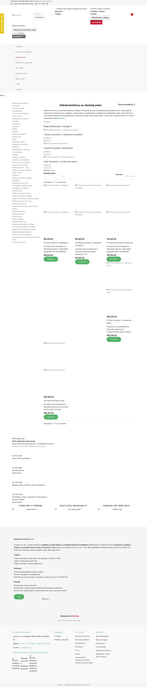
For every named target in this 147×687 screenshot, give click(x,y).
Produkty (19, 47)
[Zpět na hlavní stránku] (12, 100)
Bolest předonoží (19, 222)
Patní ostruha (17, 219)
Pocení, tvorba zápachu (21, 235)
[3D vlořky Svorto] (73, 507)
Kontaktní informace (82, 636)
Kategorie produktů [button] (20, 103)
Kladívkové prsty (19, 211)
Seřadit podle (49, 173)
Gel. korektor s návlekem (56, 243)
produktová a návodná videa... (70, 620)
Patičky (15, 155)
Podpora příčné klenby (21, 193)
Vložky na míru (21, 73)
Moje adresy (100, 643)
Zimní (14, 139)
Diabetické (16, 137)
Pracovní (15, 126)
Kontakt (18, 89)
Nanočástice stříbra (20, 119)
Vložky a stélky (18, 108)
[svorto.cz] (22, 16)
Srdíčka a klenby (18, 157)
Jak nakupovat (80, 643)
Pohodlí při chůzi (19, 242)
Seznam (132, 176)
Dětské (15, 121)
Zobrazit (47, 122)
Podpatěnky (17, 152)
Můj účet (99, 632)
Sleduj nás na (69, 616)
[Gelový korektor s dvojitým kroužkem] (89, 211)
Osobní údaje (101, 647)
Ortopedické (17, 111)
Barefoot (16, 147)
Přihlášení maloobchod (42, 1)
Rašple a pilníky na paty (22, 178)
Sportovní (16, 124)
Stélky (14, 129)
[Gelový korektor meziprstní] (121, 211)
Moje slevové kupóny (103, 650)
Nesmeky (16, 180)
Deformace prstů (19, 204)
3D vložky (19, 68)
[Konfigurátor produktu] (30, 507)
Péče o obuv (17, 173)
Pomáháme (79, 647)
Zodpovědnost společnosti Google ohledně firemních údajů (83, 660)
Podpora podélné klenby (22, 196)
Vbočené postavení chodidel (23, 227)
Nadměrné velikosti (20, 144)
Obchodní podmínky (82, 640)
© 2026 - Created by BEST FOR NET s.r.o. (73, 685)
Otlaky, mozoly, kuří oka (21, 201)
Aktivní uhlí (16, 116)
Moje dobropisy (101, 640)
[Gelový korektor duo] (58, 369)
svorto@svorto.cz (25, 648)
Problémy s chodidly (23, 52)
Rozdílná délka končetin (21, 232)
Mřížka (127, 176)
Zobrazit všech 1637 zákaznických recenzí (29, 446)
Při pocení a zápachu (20, 113)
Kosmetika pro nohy (20, 183)
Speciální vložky (18, 142)
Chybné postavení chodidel (23, 224)
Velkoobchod (20, 57)
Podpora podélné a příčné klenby (25, 198)
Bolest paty (17, 217)
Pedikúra (15, 175)
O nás (17, 84)
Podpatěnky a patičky (21, 150)
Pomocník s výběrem (23, 63)
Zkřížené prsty (18, 214)
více (19, 597)
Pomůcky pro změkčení (21, 162)
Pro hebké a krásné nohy (22, 186)
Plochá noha (17, 191)
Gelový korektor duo (54, 400)
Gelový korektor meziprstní (120, 243)
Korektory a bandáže (20, 160)
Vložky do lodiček (19, 134)
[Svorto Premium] (116, 507)
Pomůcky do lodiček (20, 165)
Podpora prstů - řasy (20, 168)
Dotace (77, 654)
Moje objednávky (102, 636)
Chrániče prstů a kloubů (22, 170)
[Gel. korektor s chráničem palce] (121, 288)
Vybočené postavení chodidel (24, 229)
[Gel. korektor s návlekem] (58, 211)
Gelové (15, 132)
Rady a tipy (20, 79)
